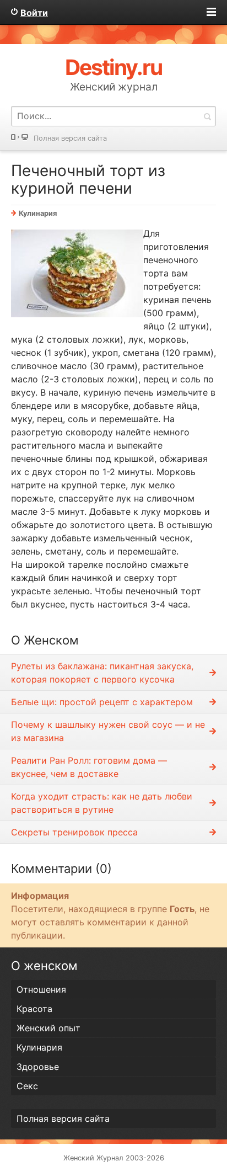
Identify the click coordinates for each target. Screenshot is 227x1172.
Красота (34, 1008)
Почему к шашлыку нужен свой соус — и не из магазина (108, 731)
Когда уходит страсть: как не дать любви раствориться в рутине (101, 803)
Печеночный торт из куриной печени (88, 179)
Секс (27, 1085)
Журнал (109, 1158)
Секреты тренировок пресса (74, 832)
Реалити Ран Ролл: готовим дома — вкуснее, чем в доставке (89, 767)
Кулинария (38, 213)
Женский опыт (48, 1028)
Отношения (41, 989)
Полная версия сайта (70, 138)
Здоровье (38, 1066)
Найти (207, 116)
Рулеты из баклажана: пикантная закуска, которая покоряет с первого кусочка (102, 672)
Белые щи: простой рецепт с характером (102, 701)
